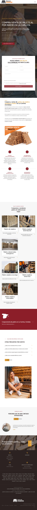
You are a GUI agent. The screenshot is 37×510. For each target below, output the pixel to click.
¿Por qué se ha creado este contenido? (21, 491)
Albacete (10, 473)
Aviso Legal (7, 505)
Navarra (21, 478)
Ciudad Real (20, 475)
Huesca (15, 476)
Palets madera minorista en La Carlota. (8, 38)
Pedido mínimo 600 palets (8, 43)
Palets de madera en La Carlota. (7, 32)
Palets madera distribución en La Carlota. (9, 34)
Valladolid (13, 481)
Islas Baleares (19, 476)
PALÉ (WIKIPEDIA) (27, 488)
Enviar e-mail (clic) (10, 466)
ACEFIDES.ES (10, 459)
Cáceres (3, 475)
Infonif (7, 458)
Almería (17, 473)
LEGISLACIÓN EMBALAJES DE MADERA (13, 488)
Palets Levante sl (10, 456)
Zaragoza (23, 481)
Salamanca (3, 479)
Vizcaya (17, 481)
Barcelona (29, 473)
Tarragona (24, 479)
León (33, 476)
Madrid (9, 478)
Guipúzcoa (9, 476)
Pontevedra (31, 478)
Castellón (13, 475)
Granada (33, 475)
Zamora (20, 481)
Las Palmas (30, 476)
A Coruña (4, 473)
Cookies (15, 505)
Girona (30, 475)
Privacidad (11, 505)
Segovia (15, 479)
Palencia (27, 478)
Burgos (33, 473)
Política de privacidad (22, 83)
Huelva (13, 476)
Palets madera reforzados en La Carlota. (9, 39)
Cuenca (27, 475)
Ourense (24, 478)
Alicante (13, 473)
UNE (23, 488)
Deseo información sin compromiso (31, 443)
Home (3, 505)
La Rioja (26, 476)
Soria (21, 479)
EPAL (21, 488)
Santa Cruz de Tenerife (10, 479)
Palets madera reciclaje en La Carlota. (8, 37)
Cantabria (9, 475)
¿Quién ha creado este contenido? (8, 491)
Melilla (15, 478)
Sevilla (18, 479)
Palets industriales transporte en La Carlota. (9, 35)
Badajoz (26, 473)
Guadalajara (5, 476)
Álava (7, 473)
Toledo (30, 479)
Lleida (4, 478)
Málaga (12, 478)
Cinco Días (11, 458)
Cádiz (6, 475)
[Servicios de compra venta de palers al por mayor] (18, 500)
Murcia (18, 478)
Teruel (28, 479)
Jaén (23, 476)
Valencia (33, 479)
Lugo (6, 478)
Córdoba (24, 475)
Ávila (23, 473)
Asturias (20, 473)
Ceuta (17, 475)
